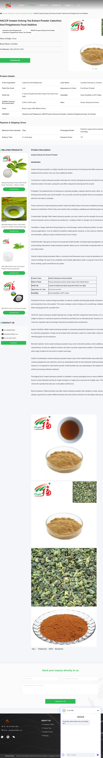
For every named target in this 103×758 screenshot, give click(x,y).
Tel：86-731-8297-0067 (11, 726)
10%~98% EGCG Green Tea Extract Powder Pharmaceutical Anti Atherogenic (13, 269)
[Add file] (63, 755)
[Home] (8, 5)
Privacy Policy (9, 756)
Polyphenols (42, 649)
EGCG (51, 649)
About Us (43, 5)
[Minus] (98, 710)
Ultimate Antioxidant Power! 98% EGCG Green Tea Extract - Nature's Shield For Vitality (14, 185)
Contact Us (56, 5)
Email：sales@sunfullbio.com (12, 730)
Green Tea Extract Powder (23, 13)
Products (31, 5)
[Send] (98, 755)
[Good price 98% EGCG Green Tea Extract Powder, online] (14, 292)
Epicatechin (59, 649)
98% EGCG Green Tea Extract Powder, (14, 308)
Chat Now (14, 60)
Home (21, 5)
